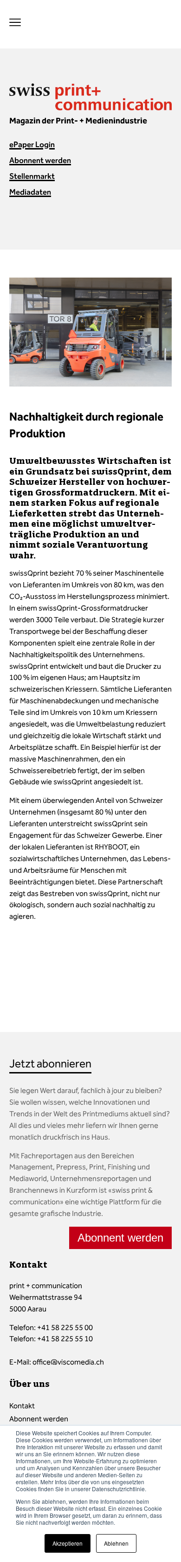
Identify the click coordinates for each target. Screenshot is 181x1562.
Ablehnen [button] (116, 1543)
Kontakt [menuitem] (22, 1405)
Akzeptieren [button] (67, 1543)
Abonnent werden (40, 160)
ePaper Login (32, 144)
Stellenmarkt (32, 176)
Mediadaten (30, 192)
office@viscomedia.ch (68, 1362)
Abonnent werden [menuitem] (38, 1418)
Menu (15, 22)
